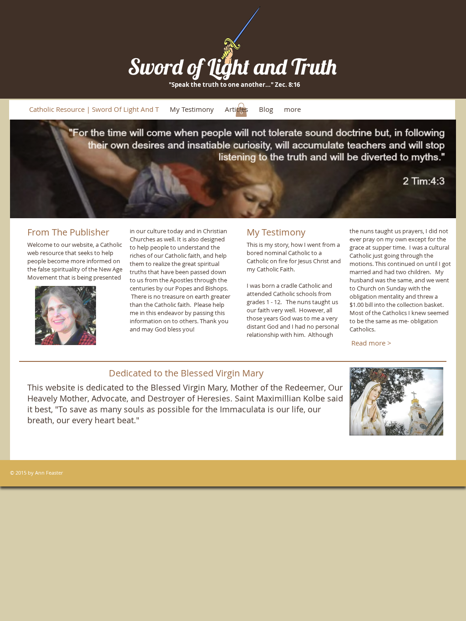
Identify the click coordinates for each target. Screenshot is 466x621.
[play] (436, 210)
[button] (233, 169)
